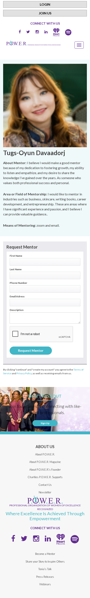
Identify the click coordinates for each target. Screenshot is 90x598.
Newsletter (45, 492)
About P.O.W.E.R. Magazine (45, 462)
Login (45, 4)
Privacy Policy (24, 373)
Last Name (16, 269)
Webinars (45, 584)
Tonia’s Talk (45, 569)
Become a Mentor (45, 553)
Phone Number (18, 283)
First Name (16, 256)
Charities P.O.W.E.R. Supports (45, 477)
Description (16, 310)
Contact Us (45, 484)
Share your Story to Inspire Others (45, 561)
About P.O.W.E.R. (45, 454)
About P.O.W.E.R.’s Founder (45, 469)
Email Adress (17, 296)
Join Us (45, 13)
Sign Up (45, 423)
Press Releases (45, 576)
